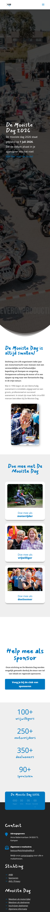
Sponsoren (13, 878)
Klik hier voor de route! (19, 156)
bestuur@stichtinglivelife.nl (22, 850)
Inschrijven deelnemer (18, 905)
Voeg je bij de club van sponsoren (25, 684)
